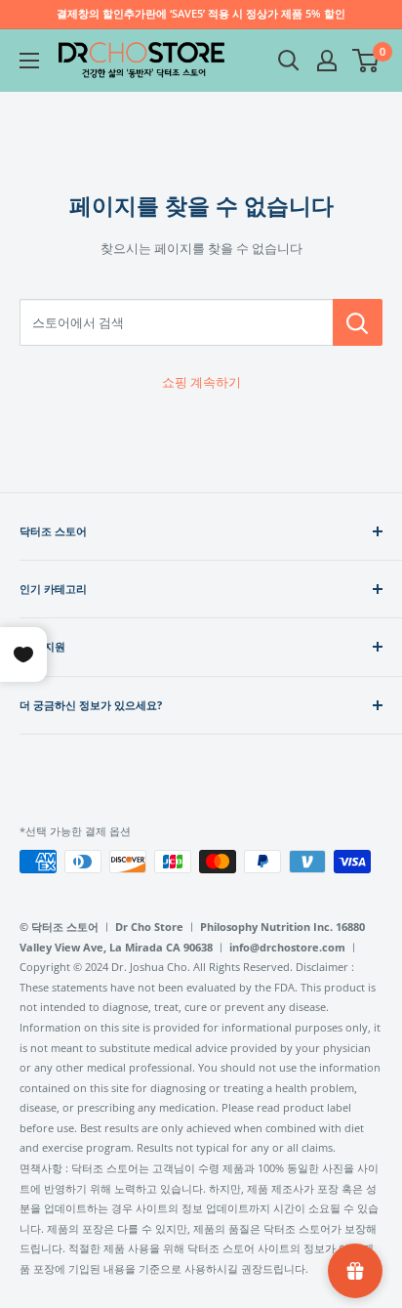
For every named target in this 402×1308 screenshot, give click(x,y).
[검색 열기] (289, 60)
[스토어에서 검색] (357, 322)
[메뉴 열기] (29, 60)
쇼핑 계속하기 (201, 382)
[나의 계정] (327, 60)
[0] (366, 60)
